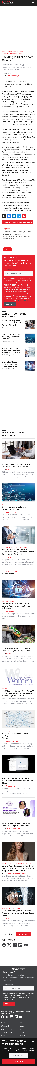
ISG (7, 918)
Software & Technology (13, 51)
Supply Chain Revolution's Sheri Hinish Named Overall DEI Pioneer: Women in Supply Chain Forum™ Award (18, 868)
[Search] (28, 2)
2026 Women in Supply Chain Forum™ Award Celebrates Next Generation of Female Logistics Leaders (18, 693)
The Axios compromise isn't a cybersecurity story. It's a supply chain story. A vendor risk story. (18, 616)
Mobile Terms (8, 300)
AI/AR (4, 504)
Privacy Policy (23, 300)
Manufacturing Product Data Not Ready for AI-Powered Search (12, 323)
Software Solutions (13, 53)
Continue (18, 1061)
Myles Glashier (8, 574)
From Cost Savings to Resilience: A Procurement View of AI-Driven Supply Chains (18, 913)
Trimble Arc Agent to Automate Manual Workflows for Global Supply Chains (17, 780)
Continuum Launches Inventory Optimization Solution (12, 336)
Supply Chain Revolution (16, 873)
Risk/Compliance (8, 601)
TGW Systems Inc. (13, 829)
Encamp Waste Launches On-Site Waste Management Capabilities (16, 649)
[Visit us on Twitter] (9, 945)
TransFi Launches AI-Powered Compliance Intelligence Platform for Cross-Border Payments (11, 350)
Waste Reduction (9, 646)
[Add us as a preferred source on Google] (24, 216)
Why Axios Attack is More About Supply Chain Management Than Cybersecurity (10, 364)
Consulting (6, 731)
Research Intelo (12, 741)
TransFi (9, 557)
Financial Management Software (15, 547)
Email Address (9, 269)
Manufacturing (8, 462)
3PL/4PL (4, 688)
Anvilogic (10, 611)
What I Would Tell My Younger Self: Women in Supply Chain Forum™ (17, 824)
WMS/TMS (5, 776)
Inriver (8, 470)
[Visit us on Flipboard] (20, 945)
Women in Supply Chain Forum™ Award (16, 821)
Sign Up (9, 304)
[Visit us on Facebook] (4, 945)
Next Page (23, 934)
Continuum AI (11, 512)
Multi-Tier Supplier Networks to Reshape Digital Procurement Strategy (15, 736)
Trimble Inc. (10, 786)
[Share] (9, 216)
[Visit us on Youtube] (26, 945)
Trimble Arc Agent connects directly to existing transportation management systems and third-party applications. (16, 791)
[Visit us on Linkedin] (15, 945)
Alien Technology (12, 76)
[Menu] (33, 2)
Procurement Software (11, 908)
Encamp (9, 654)
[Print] (4, 216)
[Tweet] (19, 216)
